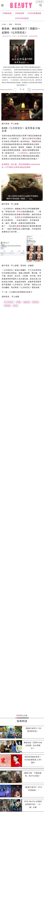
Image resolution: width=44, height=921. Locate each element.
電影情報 (18, 24)
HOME (4, 24)
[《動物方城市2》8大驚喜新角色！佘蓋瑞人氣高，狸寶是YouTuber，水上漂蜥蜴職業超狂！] (11, 732)
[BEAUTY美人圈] (21, 5)
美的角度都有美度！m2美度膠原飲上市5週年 (33, 760)
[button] (29, 89)
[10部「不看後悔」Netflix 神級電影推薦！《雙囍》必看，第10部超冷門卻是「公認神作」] (11, 777)
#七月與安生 (8, 302)
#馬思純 (7, 305)
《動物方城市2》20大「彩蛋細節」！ (33, 788)
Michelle (34, 36)
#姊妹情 (26, 302)
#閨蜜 (18, 302)
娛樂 (10, 24)
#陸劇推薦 (7, 13)
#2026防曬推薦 (34, 13)
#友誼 (15, 305)
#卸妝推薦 (19, 13)
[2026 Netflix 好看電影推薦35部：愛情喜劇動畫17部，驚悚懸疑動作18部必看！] (11, 805)
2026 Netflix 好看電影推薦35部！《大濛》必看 (33, 804)
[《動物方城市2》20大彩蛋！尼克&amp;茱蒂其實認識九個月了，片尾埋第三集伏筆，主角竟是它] (11, 791)
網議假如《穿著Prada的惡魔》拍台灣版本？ (33, 745)
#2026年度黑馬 (22, 18)
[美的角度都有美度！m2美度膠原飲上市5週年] (11, 761)
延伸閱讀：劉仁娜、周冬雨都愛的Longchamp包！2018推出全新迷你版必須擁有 (21, 165)
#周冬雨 (35, 302)
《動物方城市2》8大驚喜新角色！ (33, 729)
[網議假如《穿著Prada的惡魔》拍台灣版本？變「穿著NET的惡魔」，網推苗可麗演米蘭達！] (11, 746)
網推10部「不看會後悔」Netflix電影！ (33, 774)
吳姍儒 (18, 226)
